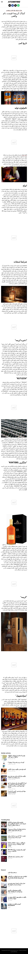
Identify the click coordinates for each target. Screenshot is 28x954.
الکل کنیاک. (24, 155)
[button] (2, 1)
